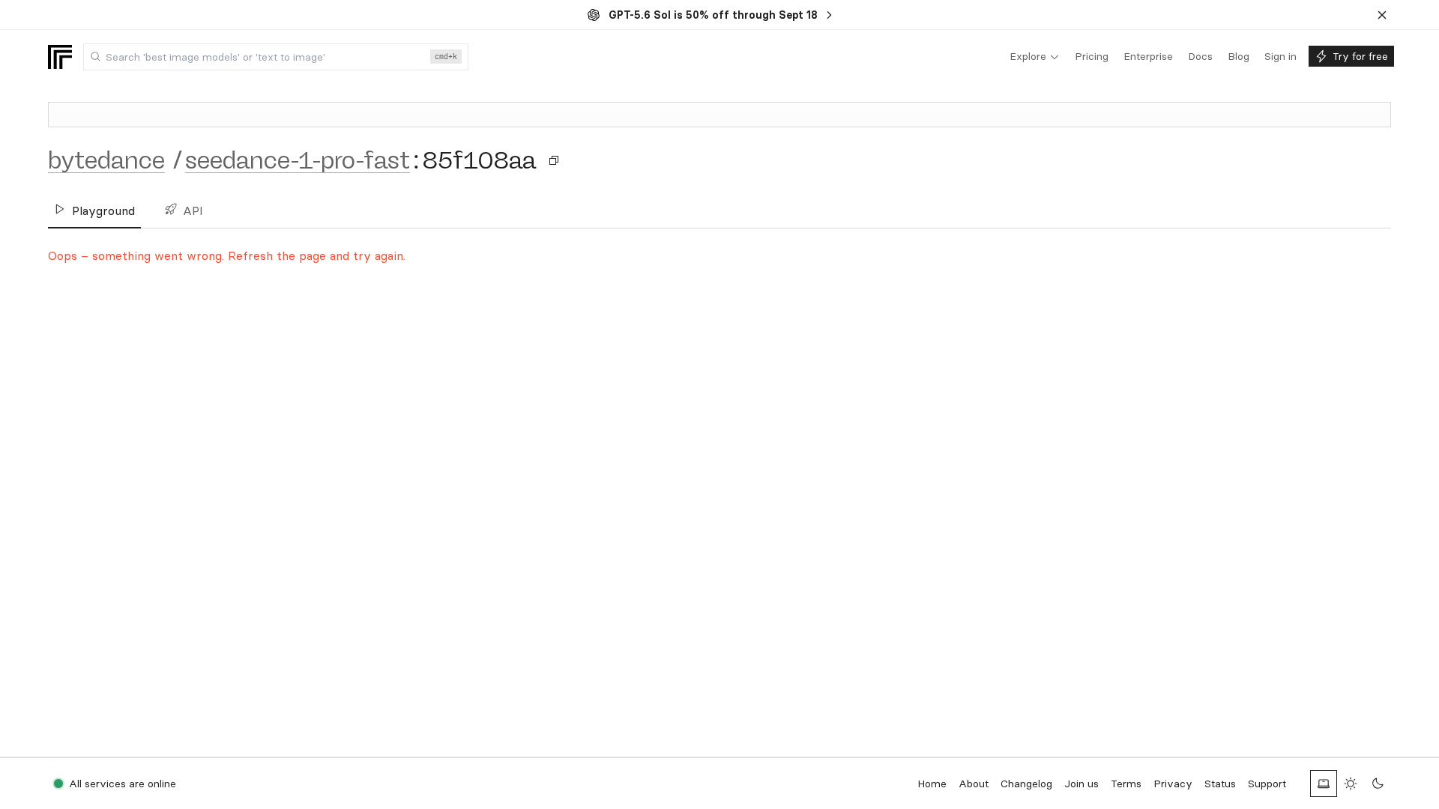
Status (1220, 783)
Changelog (1026, 783)
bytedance (106, 160)
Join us (1081, 783)
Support (1267, 783)
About (974, 783)
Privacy (1172, 783)
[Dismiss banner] (1382, 15)
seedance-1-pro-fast (297, 160)
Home (932, 783)
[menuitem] (1035, 57)
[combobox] (276, 57)
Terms (1126, 783)
